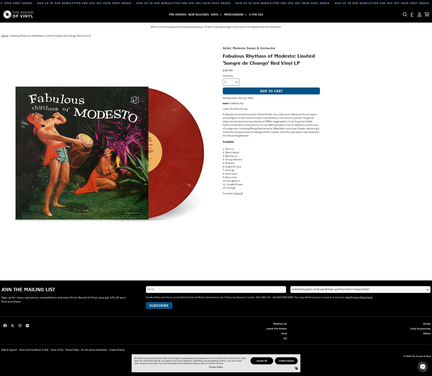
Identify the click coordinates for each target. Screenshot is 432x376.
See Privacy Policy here (359, 297)
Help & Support (9, 350)
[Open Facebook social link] (5, 325)
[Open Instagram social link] (20, 325)
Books (427, 323)
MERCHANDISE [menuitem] (234, 14)
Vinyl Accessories (420, 328)
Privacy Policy (72, 350)
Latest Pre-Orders (276, 328)
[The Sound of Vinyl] (18, 14)
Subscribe (159, 305)
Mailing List (280, 323)
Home (4, 36)
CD (285, 338)
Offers (427, 333)
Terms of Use (57, 350)
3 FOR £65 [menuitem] (256, 14)
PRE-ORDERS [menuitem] (177, 14)
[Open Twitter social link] (12, 325)
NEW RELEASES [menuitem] (198, 14)
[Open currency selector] (412, 14)
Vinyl (284, 333)
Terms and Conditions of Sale (34, 350)
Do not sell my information (94, 350)
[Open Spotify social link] (27, 325)
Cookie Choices (117, 350)
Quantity (228, 76)
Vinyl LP (238, 194)
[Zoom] (108, 153)
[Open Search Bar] (404, 14)
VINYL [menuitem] (215, 14)
